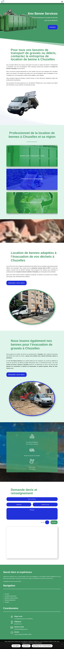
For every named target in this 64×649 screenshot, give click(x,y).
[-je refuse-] (62, 644)
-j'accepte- (16, 646)
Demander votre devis (16, 283)
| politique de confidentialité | (42, 646)
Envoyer (54, 522)
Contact (53, 27)
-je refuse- (26, 646)
